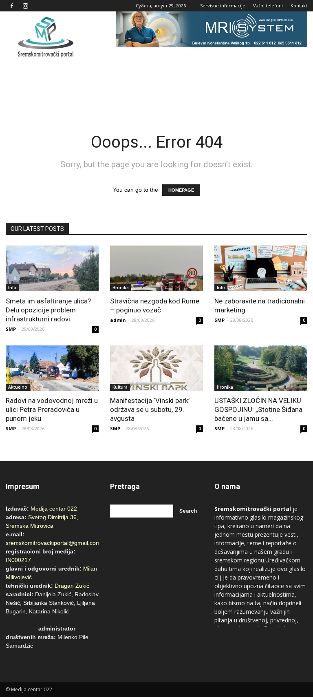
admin (118, 320)
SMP (11, 329)
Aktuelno (17, 387)
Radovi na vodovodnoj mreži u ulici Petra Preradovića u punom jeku (52, 409)
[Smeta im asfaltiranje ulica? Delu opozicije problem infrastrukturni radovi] (52, 268)
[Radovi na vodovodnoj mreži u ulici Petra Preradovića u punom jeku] (52, 368)
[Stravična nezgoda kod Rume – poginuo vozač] (156, 268)
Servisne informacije (222, 5)
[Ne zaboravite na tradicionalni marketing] (260, 268)
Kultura (120, 387)
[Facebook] (12, 5)
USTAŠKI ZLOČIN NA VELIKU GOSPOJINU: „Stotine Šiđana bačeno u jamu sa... (258, 409)
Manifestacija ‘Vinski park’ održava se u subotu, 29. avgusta (150, 409)
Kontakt (299, 5)
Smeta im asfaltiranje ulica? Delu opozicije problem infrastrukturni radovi (48, 310)
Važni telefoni (268, 5)
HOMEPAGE (181, 190)
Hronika (120, 287)
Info (12, 287)
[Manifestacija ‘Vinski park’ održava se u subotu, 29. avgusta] (156, 368)
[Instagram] (25, 5)
